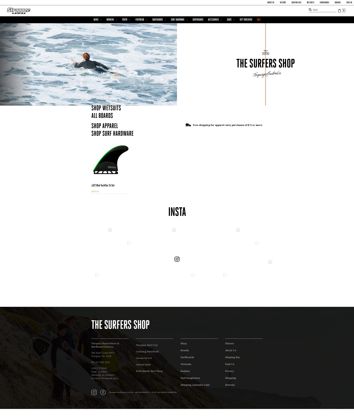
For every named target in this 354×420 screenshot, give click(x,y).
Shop (184, 343)
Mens (96, 19)
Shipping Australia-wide (195, 384)
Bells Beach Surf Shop (149, 371)
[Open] (97, 243)
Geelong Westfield (147, 351)
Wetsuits (310, 3)
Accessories (213, 19)
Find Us (349, 3)
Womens (110, 19)
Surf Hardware (177, 19)
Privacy (229, 371)
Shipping (230, 378)
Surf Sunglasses (190, 378)
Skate (229, 19)
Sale (259, 19)
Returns (230, 384)
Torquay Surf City (147, 345)
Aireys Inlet (143, 364)
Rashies (185, 371)
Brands (338, 3)
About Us (270, 3)
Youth (124, 19)
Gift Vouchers (246, 19)
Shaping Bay (296, 3)
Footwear (139, 19)
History (283, 3)
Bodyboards (198, 19)
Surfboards (324, 3)
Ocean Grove (144, 358)
